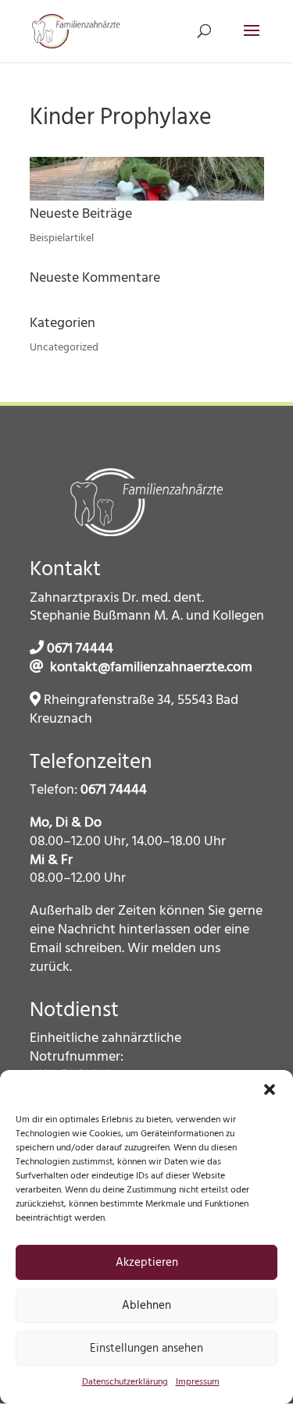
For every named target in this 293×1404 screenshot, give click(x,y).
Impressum (198, 1382)
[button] (269, 1089)
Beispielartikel (62, 238)
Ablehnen (146, 1305)
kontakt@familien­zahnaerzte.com (151, 667)
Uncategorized (64, 348)
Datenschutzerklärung (125, 1382)
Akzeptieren (147, 1262)
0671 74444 (80, 649)
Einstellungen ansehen (146, 1348)
